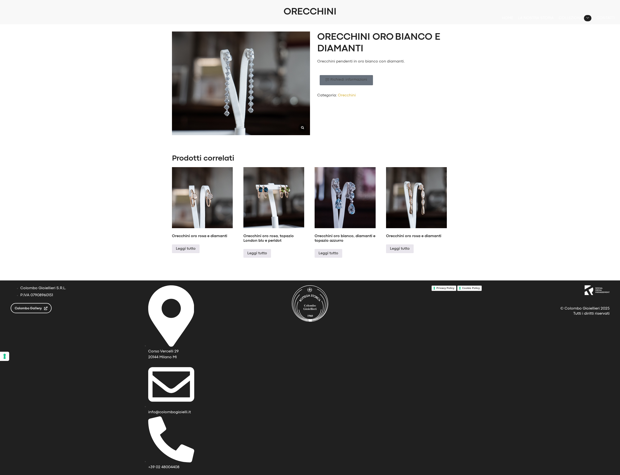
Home (507, 18)
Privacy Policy (445, 288)
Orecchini (347, 95)
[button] (346, 80)
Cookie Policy (471, 288)
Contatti (606, 18)
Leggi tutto (186, 248)
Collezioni (570, 18)
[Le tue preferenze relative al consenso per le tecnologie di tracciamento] (4, 356)
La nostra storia (536, 18)
